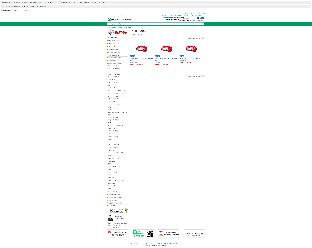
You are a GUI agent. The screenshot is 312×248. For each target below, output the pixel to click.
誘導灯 (109, 139)
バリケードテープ (112, 104)
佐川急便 (39, 6)
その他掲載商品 (112, 206)
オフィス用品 (111, 191)
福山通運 (45, 6)
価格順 (189, 38)
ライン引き (111, 88)
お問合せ (193, 15)
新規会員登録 (201, 14)
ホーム (131, 243)
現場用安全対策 (112, 147)
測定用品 (110, 46)
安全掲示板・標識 (112, 120)
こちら (20, 10)
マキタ (109, 142)
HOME (109, 27)
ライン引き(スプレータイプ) (115, 90)
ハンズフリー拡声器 (113, 74)
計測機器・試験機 (113, 52)
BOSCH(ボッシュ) (112, 136)
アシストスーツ (112, 66)
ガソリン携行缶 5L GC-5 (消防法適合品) (191, 58)
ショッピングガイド (42, 2)
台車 (109, 188)
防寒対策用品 (111, 200)
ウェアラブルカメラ (113, 68)
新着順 (193, 38)
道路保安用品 (111, 183)
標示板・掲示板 (112, 117)
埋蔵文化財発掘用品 (113, 194)
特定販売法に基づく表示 (166, 243)
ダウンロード (186, 15)
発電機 (109, 155)
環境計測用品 (111, 49)
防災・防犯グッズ (112, 101)
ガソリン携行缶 (113, 144)
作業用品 (110, 161)
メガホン (110, 128)
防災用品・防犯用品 (113, 197)
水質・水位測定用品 (113, 55)
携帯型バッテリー (112, 158)
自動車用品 (111, 177)
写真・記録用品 (112, 41)
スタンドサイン (112, 71)
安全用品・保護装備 (113, 58)
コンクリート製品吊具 (113, 166)
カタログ (180, 15)
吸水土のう (111, 79)
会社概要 (163, 15)
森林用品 (110, 60)
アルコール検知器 (112, 172)
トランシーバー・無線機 (114, 125)
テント (109, 133)
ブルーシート (111, 82)
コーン (109, 175)
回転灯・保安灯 (112, 107)
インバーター (111, 150)
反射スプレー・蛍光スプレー (115, 93)
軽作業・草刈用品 (112, 131)
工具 (109, 169)
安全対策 (110, 110)
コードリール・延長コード (115, 153)
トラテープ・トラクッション (115, 96)
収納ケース (111, 186)
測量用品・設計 (112, 44)
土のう (109, 85)
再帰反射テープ (112, 99)
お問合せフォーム (177, 243)
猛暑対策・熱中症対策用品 (115, 203)
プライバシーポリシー (154, 243)
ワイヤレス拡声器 (112, 77)
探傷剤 (109, 164)
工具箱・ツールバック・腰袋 (115, 180)
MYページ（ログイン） (191, 14)
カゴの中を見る (201, 15)
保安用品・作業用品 (117, 27)
